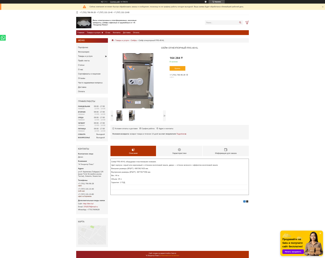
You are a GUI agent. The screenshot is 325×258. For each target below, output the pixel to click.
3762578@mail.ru (91, 207)
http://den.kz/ (88, 204)
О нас (107, 32)
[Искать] (240, 22)
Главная (80, 32)
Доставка (127, 32)
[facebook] (244, 202)
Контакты (116, 32)
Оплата (136, 32)
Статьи (81, 65)
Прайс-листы (84, 60)
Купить (177, 68)
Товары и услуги (93, 32)
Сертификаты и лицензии (89, 74)
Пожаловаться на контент (169, 255)
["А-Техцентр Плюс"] (83, 22)
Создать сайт (115, 2)
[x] (247, 202)
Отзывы (81, 78)
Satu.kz (173, 253)
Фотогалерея (83, 52)
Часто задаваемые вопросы (90, 83)
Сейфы (134, 40)
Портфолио (83, 47)
